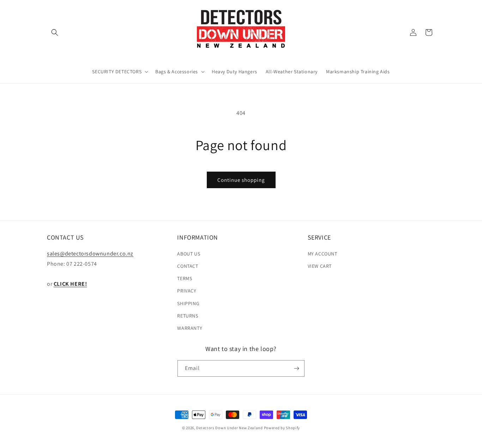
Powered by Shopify (282, 427)
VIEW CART (320, 266)
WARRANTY (189, 328)
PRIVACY (186, 290)
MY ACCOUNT (322, 253)
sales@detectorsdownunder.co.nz (90, 253)
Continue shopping (241, 180)
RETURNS (187, 315)
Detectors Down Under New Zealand (229, 427)
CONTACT (187, 266)
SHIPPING (188, 303)
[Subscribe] (296, 368)
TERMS (184, 278)
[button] (54, 32)
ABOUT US (188, 253)
